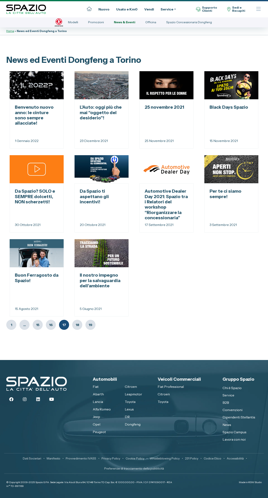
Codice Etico (212, 458)
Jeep (96, 417)
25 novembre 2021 (164, 107)
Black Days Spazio (229, 107)
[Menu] (258, 9)
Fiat (96, 386)
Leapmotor (133, 394)
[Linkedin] (38, 399)
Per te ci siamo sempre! (225, 193)
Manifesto (53, 458)
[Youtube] (51, 399)
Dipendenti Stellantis (239, 417)
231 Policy (191, 458)
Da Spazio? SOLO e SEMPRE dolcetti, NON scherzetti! (35, 196)
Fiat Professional (171, 386)
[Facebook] (11, 399)
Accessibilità (235, 458)
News (227, 425)
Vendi (149, 9)
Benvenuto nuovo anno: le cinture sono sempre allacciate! (34, 115)
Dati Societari (32, 458)
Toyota (130, 402)
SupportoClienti (209, 9)
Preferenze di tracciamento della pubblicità (134, 468)
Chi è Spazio (232, 388)
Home (10, 31)
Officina (150, 22)
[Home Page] (89, 9)
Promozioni (96, 22)
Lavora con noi (234, 439)
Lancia (98, 402)
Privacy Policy (111, 458)
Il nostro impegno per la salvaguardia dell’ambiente (100, 280)
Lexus (129, 409)
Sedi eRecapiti (238, 9)
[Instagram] (25, 399)
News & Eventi (124, 22)
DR (127, 417)
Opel (96, 424)
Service (167, 9)
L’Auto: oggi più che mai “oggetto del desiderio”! (101, 112)
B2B (226, 402)
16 (51, 325)
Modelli (73, 22)
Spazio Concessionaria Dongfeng (189, 22)
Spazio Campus (234, 432)
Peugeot (99, 432)
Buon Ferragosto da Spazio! (36, 277)
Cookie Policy (135, 458)
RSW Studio (255, 482)
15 (37, 325)
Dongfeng (132, 424)
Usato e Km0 (127, 9)
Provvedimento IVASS (81, 458)
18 (77, 325)
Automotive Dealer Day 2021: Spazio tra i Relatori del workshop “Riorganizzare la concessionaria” (166, 204)
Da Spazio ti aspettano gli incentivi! (94, 196)
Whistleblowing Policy (165, 458)
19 (90, 325)
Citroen (131, 386)
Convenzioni (232, 410)
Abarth (98, 394)
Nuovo (104, 9)
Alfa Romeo (102, 409)
